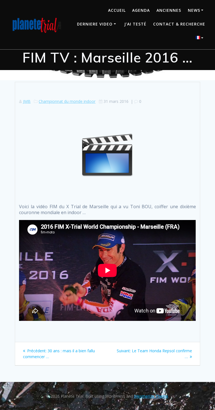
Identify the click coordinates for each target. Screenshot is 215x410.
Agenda (141, 10)
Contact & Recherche (179, 24)
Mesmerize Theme (151, 396)
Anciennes (168, 10)
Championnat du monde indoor (67, 101)
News (194, 10)
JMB (27, 101)
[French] (200, 38)
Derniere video (95, 24)
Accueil (117, 10)
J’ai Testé (135, 24)
